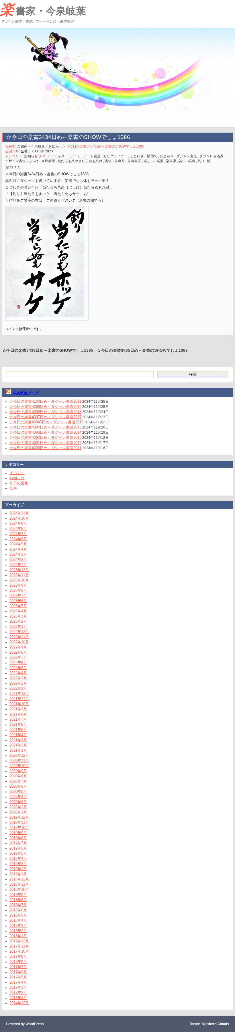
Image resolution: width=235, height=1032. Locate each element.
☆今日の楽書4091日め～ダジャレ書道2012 (45, 443)
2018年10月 (19, 889)
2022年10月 (19, 642)
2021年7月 (18, 719)
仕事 (13, 488)
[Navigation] (5, 119)
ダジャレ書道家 (211, 156)
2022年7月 (18, 657)
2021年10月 (19, 704)
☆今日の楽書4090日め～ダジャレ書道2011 (45, 448)
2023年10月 (19, 580)
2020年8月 (18, 776)
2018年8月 (18, 900)
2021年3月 (18, 740)
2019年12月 (19, 817)
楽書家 (171, 161)
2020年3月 (18, 802)
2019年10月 (19, 827)
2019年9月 (18, 833)
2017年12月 (19, 941)
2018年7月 (18, 905)
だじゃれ (167, 156)
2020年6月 (18, 786)
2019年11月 (19, 822)
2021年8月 (18, 714)
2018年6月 (18, 910)
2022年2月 (18, 683)
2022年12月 (19, 632)
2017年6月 (18, 972)
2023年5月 (18, 606)
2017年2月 (18, 992)
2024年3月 (18, 554)
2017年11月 (19, 946)
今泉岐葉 (48, 161)
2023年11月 (19, 575)
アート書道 (92, 156)
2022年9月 (18, 647)
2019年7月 (18, 843)
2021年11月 (19, 699)
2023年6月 (18, 601)
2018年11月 (19, 884)
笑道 (191, 161)
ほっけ (33, 161)
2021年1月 (18, 750)
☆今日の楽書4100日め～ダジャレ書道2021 (45, 401)
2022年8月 (18, 652)
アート (75, 156)
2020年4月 (18, 797)
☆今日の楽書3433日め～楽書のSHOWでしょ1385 (47, 350)
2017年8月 (18, 962)
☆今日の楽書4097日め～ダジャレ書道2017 (45, 417)
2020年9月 (18, 771)
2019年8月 (18, 838)
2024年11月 (19, 513)
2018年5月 (18, 915)
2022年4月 (18, 673)
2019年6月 (18, 848)
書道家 (119, 161)
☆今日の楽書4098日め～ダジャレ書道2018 (45, 412)
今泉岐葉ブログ (26, 393)
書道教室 (134, 161)
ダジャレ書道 (186, 156)
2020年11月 (19, 760)
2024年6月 (18, 539)
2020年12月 (19, 755)
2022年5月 (18, 668)
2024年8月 (18, 528)
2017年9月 (18, 956)
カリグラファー (115, 156)
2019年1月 (18, 874)
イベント (16, 473)
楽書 (159, 161)
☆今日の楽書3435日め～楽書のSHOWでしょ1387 (142, 350)
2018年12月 (19, 879)
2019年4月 (18, 858)
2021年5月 (18, 730)
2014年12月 (19, 1003)
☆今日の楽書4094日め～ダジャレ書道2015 (45, 427)
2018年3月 (18, 925)
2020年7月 (18, 781)
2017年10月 (19, 951)
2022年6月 (18, 663)
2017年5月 (18, 977)
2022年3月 (18, 678)
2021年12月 (19, 693)
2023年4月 (18, 611)
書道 (108, 161)
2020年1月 (18, 812)
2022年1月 (18, 688)
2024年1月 (18, 565)
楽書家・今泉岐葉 (43, 9)
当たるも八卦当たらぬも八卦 (80, 161)
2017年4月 (18, 982)
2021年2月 (18, 745)
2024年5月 (18, 544)
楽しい (149, 161)
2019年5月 (18, 853)
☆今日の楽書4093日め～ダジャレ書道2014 (45, 432)
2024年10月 (19, 518)
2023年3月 (18, 616)
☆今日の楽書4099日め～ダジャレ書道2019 (45, 406)
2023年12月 (19, 570)
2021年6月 (18, 724)
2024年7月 (18, 534)
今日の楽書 (18, 483)
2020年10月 (19, 766)
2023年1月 (18, 626)
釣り (201, 161)
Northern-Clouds (215, 1024)
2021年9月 (18, 709)
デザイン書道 (15, 161)
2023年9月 (18, 585)
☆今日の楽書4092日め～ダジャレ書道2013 (45, 437)
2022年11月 (19, 637)
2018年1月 (18, 936)
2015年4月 (18, 998)
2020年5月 (18, 791)
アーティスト (57, 156)
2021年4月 (18, 735)
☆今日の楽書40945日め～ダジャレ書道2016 (46, 422)
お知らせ (55, 146)
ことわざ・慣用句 (143, 156)
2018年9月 (18, 895)
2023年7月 (18, 595)
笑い (182, 161)
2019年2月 (18, 869)
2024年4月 (18, 549)
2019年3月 (18, 864)
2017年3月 (18, 987)
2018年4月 (18, 920)
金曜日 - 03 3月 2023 (37, 151)
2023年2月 (18, 621)
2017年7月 (18, 967)
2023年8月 (18, 590)
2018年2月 (18, 931)
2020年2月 (18, 807)
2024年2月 (18, 559)
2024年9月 (18, 523)
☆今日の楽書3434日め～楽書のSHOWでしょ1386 (68, 137)
